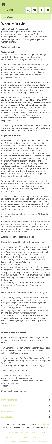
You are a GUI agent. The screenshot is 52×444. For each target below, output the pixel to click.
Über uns (25, 432)
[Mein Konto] (41, 10)
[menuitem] (7, 10)
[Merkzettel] (34, 10)
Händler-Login (12, 432)
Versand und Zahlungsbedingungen (30, 437)
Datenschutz (24, 442)
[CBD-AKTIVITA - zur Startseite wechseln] (3, 4)
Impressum (43, 442)
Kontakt (9, 437)
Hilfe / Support (37, 432)
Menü (9, 9)
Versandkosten (43, 424)
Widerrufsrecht (10, 442)
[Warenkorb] (47, 10)
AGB (34, 442)
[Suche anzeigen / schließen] (28, 10)
